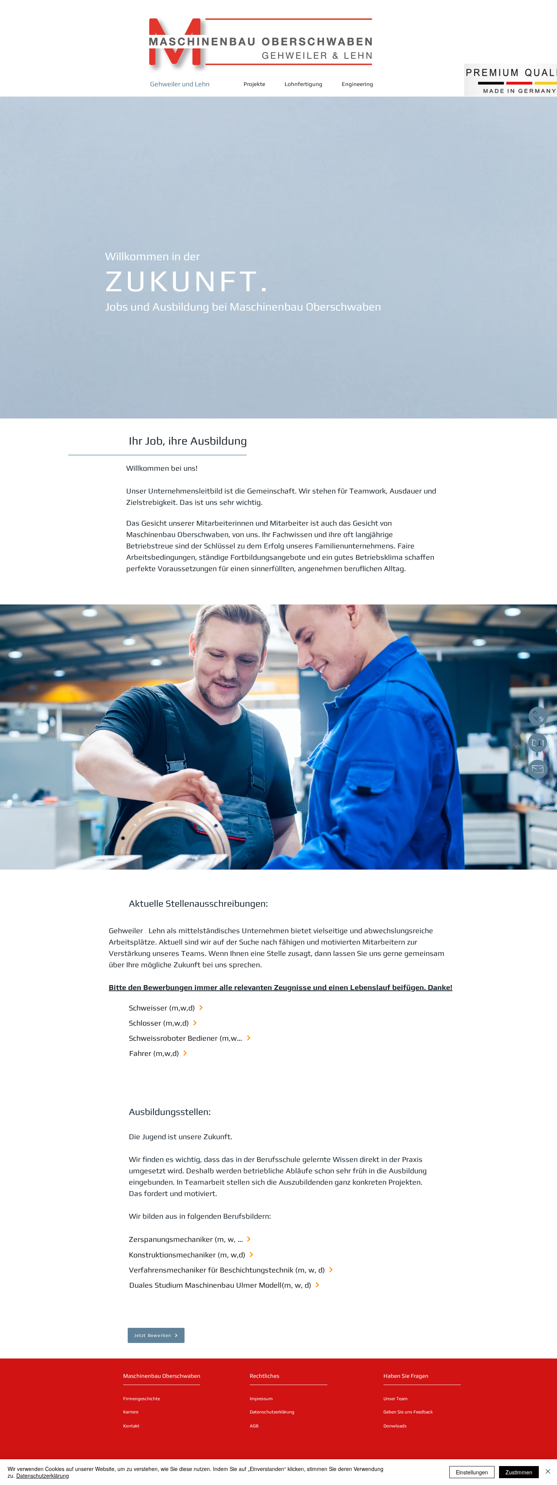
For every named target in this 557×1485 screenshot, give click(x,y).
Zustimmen (518, 1472)
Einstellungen (472, 1472)
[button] (190, 1007)
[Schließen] (547, 1472)
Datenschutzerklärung (42, 1475)
